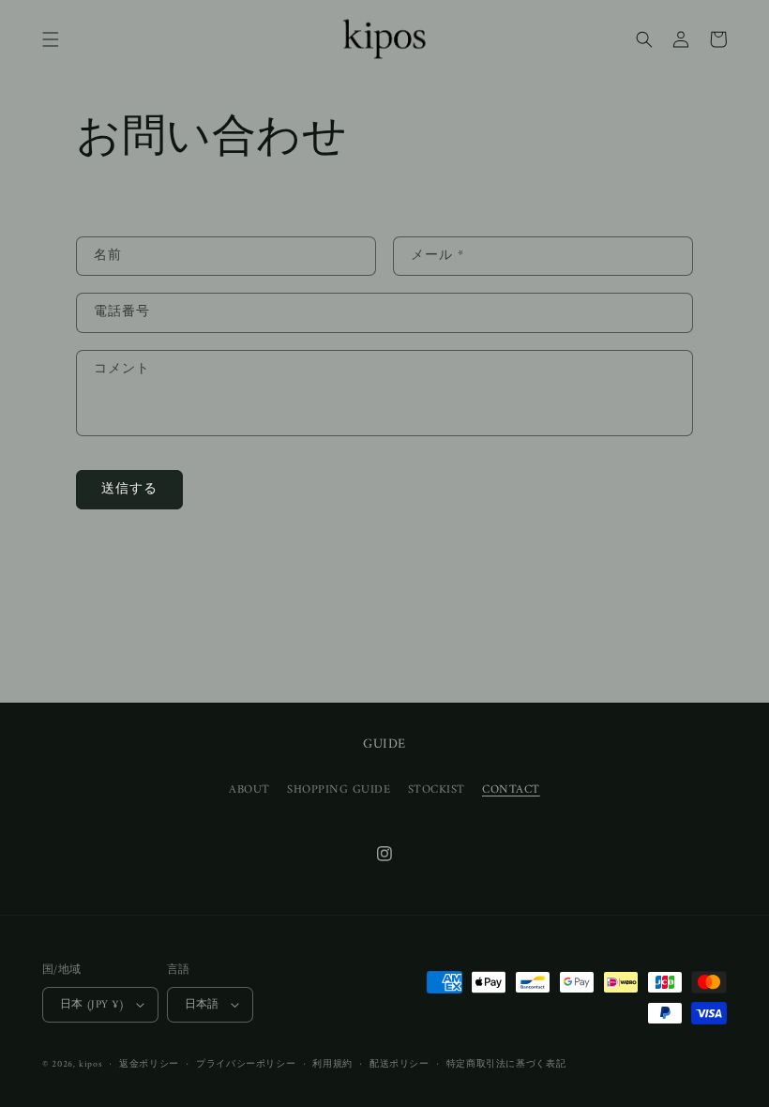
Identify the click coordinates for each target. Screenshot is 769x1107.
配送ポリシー (399, 1064)
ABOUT (249, 790)
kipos (90, 1064)
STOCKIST (436, 790)
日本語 (202, 1004)
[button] (50, 39)
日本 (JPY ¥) (92, 1004)
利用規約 (332, 1064)
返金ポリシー (149, 1064)
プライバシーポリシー (245, 1064)
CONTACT (511, 790)
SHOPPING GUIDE (339, 790)
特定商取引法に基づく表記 (506, 1064)
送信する (129, 489)
